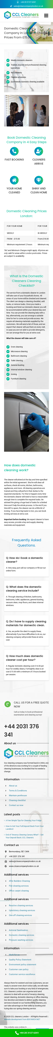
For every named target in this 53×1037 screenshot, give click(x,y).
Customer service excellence (22, 974)
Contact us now (16, 805)
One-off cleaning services (20, 915)
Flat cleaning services (19, 886)
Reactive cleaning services (21, 905)
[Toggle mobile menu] (46, 15)
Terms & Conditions (18, 790)
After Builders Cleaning (19, 881)
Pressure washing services (21, 940)
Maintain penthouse (18, 795)
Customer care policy (18, 969)
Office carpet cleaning (19, 891)
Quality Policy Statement (20, 959)
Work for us (14, 955)
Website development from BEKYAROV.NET (22, 1019)
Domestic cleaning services (21, 935)
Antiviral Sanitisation (18, 930)
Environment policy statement (22, 964)
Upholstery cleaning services (22, 910)
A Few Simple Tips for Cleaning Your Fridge (23, 820)
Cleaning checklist (17, 800)
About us (13, 786)
